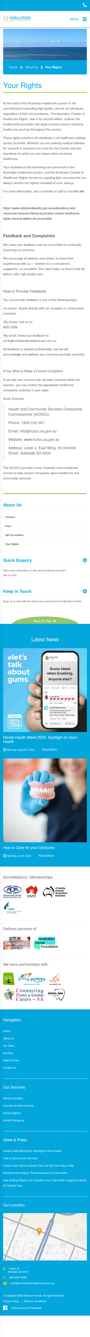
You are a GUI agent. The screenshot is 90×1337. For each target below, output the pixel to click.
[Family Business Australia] (55, 891)
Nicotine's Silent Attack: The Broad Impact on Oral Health (35, 1173)
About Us (32, 67)
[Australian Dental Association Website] (12, 891)
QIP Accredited (14, 535)
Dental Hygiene (12, 1113)
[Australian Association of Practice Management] (12, 907)
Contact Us (9, 1067)
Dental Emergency (13, 1120)
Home (13, 67)
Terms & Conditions (35, 1301)
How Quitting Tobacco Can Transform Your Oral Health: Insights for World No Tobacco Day (44, 1182)
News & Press (11, 1060)
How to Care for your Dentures (20, 1158)
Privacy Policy (11, 1301)
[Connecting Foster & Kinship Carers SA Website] (23, 994)
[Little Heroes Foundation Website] (32, 979)
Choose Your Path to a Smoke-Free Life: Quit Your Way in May (38, 1165)
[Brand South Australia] (32, 891)
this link (79, 191)
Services (8, 1053)
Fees (8, 526)
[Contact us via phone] (85, 5)
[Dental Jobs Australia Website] (56, 994)
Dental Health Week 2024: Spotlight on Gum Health (32, 1151)
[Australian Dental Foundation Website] (46, 943)
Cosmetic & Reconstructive (18, 1105)
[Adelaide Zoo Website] (9, 979)
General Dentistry (13, 1098)
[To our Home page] (16, 19)
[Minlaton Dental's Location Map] (45, 1236)
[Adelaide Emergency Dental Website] (16, 943)
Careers (10, 517)
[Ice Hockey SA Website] (55, 979)
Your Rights (53, 67)
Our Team (8, 1045)
